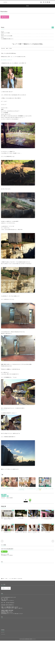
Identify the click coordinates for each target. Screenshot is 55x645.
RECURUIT (2, 632)
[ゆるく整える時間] (21, 516)
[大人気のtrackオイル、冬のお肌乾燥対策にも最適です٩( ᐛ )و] (27, 482)
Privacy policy (3, 634)
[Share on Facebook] (43, 2)
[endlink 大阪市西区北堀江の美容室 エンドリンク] (5, 2)
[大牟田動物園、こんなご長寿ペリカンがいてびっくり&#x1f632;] (45, 482)
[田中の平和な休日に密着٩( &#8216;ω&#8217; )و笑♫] (9, 482)
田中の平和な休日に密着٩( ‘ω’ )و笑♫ (8, 488)
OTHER (5, 494)
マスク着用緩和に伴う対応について (7, 38)
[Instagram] (47, 2)
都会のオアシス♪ (4, 409)
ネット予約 (6, 588)
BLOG (2, 494)
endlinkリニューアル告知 (5, 32)
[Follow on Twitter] (45, 2)
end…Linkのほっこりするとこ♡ (6, 59)
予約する (5, 17)
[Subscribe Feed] (49, 2)
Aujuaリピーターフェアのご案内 (6, 35)
